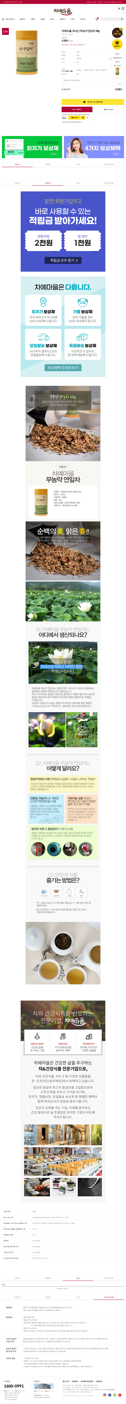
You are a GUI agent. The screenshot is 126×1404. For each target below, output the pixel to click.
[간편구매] (75, 117)
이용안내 (99, 1381)
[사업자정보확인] (110, 1390)
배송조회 (114, 2)
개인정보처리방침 (87, 1381)
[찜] (87, 117)
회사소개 (66, 1381)
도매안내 (117, 61)
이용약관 (75, 1381)
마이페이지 (100, 2)
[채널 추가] (83, 117)
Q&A (78, 164)
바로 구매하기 (77, 109)
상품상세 (47, 164)
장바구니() (107, 2)
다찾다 (121, 9)
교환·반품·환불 (108, 164)
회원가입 (89, 2)
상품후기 (17, 164)
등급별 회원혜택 (117, 58)
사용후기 (117, 54)
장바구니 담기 (108, 109)
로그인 (94, 2)
